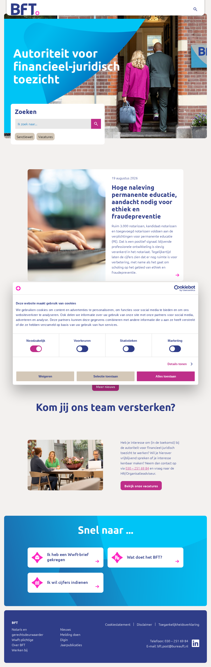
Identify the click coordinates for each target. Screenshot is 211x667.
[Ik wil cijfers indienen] (65, 582)
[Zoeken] (195, 9)
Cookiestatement (117, 624)
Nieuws (65, 629)
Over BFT (18, 644)
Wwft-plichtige (22, 639)
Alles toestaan (166, 376)
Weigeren (45, 376)
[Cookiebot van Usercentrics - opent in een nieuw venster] (177, 288)
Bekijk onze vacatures (141, 486)
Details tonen (177, 364)
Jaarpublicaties (71, 644)
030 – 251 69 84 (137, 468)
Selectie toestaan (105, 376)
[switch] (82, 348)
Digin (64, 639)
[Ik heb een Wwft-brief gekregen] (65, 557)
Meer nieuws (105, 386)
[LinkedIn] (195, 643)
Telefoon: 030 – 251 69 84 (169, 641)
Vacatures (45, 136)
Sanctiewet (25, 136)
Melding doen (70, 634)
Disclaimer (144, 624)
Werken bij (20, 650)
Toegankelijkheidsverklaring (178, 624)
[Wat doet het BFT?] (145, 557)
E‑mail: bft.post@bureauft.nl (167, 646)
